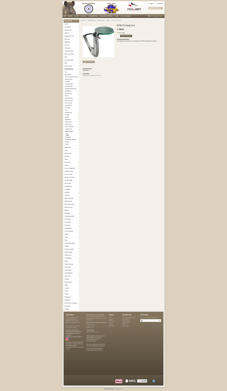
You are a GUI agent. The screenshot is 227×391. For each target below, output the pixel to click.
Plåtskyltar (67, 213)
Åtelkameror (68, 297)
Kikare (66, 159)
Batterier (67, 33)
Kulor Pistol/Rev (69, 126)
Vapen (116, 16)
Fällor (66, 63)
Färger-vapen (68, 66)
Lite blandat (68, 183)
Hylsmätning (68, 93)
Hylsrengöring (69, 98)
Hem (64, 16)
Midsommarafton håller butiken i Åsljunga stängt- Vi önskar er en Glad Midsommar (96, 318)
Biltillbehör (67, 42)
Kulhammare (68, 122)
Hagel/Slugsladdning (70, 88)
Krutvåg (67, 115)
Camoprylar (68, 48)
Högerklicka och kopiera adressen (92, 75)
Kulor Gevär (68, 124)
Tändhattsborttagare (70, 139)
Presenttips (68, 222)
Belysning (67, 39)
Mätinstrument (68, 207)
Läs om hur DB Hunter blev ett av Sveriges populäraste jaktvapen (95, 345)
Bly (66, 72)
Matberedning (68, 201)
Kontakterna (125, 319)
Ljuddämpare (68, 186)
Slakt (66, 240)
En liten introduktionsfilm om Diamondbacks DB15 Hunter (94, 349)
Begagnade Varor (69, 36)
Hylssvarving (68, 103)
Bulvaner (67, 45)
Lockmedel (67, 189)
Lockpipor (67, 192)
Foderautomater (69, 60)
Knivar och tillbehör (70, 168)
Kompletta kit (68, 105)
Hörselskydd (68, 153)
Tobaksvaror (68, 255)
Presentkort (68, 219)
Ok (159, 320)
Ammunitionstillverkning (128, 317)
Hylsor (66, 96)
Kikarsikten (68, 162)
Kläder (66, 165)
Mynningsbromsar (69, 204)
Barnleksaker (68, 30)
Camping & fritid (69, 51)
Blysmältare (68, 74)
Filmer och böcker (69, 54)
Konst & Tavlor (68, 174)
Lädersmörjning (69, 198)
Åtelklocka (67, 300)
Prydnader (67, 225)
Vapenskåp (68, 267)
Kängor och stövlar (70, 177)
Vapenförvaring (69, 264)
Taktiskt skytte (68, 252)
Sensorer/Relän (69, 231)
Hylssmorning (68, 100)
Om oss (76, 16)
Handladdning (69, 69)
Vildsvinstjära (68, 282)
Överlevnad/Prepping (106, 16)
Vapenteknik (68, 270)
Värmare (67, 288)
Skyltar (66, 234)
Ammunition (68, 27)
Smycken (67, 246)
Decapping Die (69, 84)
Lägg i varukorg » (126, 36)
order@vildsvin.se (75, 322)
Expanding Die (69, 86)
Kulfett (67, 117)
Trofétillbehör (68, 258)
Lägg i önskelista (89, 62)
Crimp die (67, 81)
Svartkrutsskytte (69, 249)
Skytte (66, 237)
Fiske (66, 57)
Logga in (151, 3)
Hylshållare (68, 91)
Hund (66, 150)
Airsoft (66, 24)
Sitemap (67, 309)
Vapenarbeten (92, 16)
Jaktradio (67, 156)
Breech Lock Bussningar (71, 77)
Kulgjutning (68, 119)
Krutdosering (68, 112)
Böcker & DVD (68, 79)
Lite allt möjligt (125, 16)
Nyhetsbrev (112, 326)
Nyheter (67, 210)
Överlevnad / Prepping (71, 303)
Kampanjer (67, 306)
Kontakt (84, 16)
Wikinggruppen (119, 389)
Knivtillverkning (69, 171)
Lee (67, 133)
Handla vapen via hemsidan (74, 331)
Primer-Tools (69, 131)
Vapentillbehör (69, 273)
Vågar (66, 285)
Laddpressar (68, 129)
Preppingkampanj (69, 216)
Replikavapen (68, 228)
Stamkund (160, 3)
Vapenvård (68, 276)
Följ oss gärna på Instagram (74, 336)
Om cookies (125, 326)
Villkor (70, 16)
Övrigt (66, 144)
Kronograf (67, 107)
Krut (66, 110)
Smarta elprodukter (70, 243)
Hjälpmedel (68, 147)
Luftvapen (67, 195)
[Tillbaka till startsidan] (70, 8)
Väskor (66, 291)
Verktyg (67, 142)
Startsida (83, 20)
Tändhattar (68, 137)
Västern (67, 294)
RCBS (67, 135)
